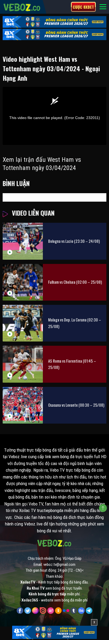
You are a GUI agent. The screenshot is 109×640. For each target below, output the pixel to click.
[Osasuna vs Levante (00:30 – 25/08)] (23, 405)
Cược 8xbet (83, 7)
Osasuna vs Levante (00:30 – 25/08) (76, 405)
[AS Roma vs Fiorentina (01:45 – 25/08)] (23, 364)
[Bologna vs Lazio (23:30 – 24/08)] (23, 241)
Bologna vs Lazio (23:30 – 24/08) (74, 241)
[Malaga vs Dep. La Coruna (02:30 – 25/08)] (23, 323)
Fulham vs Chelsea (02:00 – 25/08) (75, 282)
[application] (54, 116)
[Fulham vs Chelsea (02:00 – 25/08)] (23, 282)
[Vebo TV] (22, 6)
